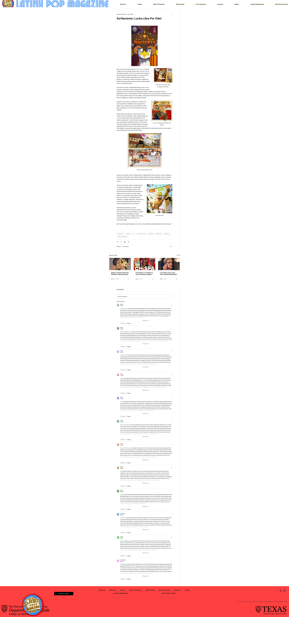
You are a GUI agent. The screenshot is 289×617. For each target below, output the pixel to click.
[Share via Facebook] (117, 242)
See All (178, 255)
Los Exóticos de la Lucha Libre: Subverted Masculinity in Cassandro (168, 273)
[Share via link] (128, 242)
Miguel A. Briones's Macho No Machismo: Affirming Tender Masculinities (120, 273)
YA (133, 233)
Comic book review (141, 233)
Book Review (121, 233)
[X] (280, 590)
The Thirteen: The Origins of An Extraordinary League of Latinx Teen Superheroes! (144, 273)
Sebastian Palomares (122, 236)
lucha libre (150, 233)
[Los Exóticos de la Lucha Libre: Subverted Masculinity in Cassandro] (169, 264)
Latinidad (128, 233)
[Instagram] (277, 590)
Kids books (158, 233)
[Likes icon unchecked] (121, 323)
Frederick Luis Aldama (268, 601)
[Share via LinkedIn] (124, 242)
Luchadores (166, 233)
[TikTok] (284, 590)
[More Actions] (171, 305)
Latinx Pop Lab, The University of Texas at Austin (249, 601)
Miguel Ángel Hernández (282, 601)
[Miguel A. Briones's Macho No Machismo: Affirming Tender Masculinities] (120, 264)
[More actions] (171, 14)
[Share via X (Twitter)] (121, 242)
